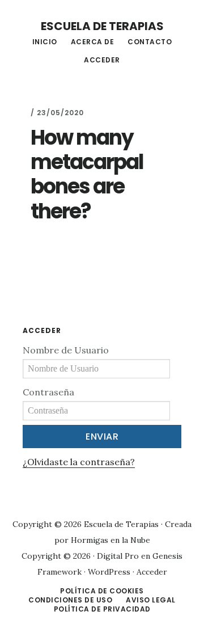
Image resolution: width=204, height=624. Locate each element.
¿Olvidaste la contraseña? (79, 461)
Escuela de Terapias (102, 26)
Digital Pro (118, 556)
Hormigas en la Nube (110, 540)
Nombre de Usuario (66, 350)
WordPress (109, 572)
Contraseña (48, 392)
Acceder (152, 572)
